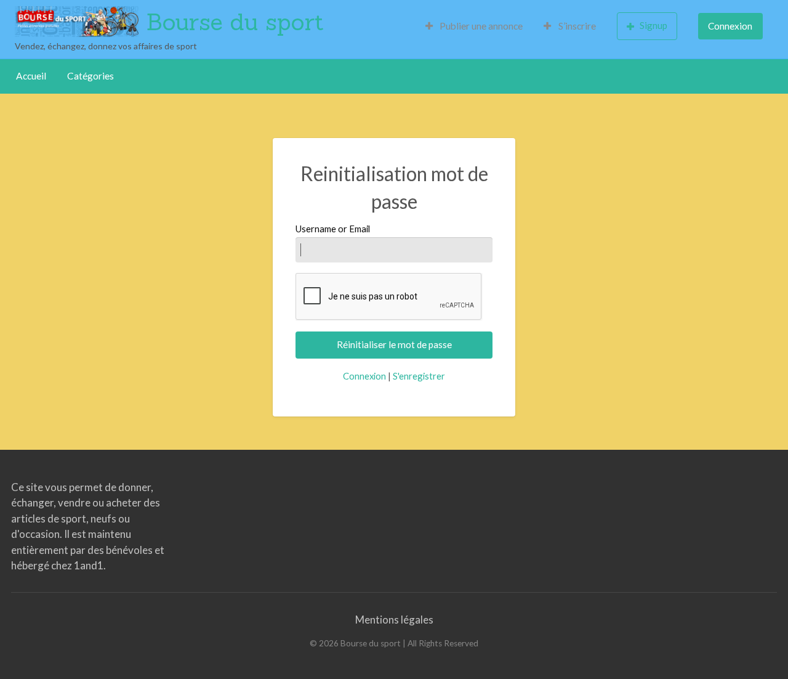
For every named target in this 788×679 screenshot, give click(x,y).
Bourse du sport (235, 21)
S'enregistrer (419, 375)
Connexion (730, 25)
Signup (653, 25)
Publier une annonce (480, 25)
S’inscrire (576, 25)
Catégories (90, 75)
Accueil (31, 75)
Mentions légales (394, 619)
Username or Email (333, 228)
